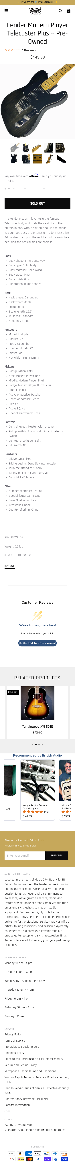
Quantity (10, 188)
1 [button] (32, 744)
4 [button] (42, 744)
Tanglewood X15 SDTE (37, 727)
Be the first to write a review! (37, 643)
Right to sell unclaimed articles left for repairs (34, 1059)
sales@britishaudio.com (19, 1130)
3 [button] (39, 744)
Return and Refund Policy (21, 1065)
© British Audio (37, 1147)
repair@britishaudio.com (50, 1130)
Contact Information (17, 1105)
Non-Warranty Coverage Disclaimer (26, 1099)
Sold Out (37, 203)
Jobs (7, 1111)
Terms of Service (15, 1041)
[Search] (60, 10)
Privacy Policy (13, 1034)
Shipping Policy (14, 1053)
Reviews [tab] (10, 566)
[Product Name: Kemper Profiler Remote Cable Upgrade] (37, 790)
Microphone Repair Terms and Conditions (30, 1071)
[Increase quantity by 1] (44, 189)
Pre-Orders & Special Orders (22, 1047)
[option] (37, 101)
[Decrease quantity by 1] (25, 189)
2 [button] (36, 744)
